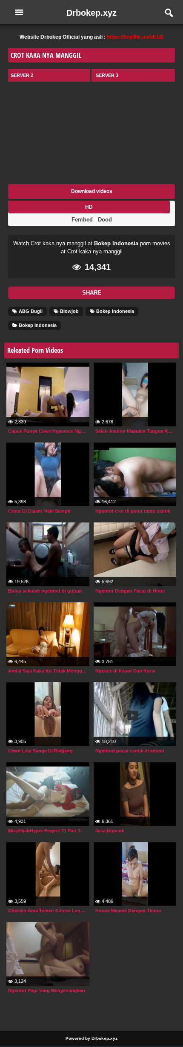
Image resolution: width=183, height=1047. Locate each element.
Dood (105, 219)
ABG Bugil (30, 311)
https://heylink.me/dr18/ (135, 37)
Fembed (82, 219)
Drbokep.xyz (91, 12)
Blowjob (69, 311)
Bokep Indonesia (116, 243)
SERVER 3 (107, 75)
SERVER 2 (22, 75)
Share (91, 292)
